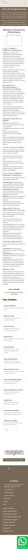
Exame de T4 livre (9, 326)
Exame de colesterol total (11, 369)
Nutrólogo (8, 292)
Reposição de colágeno (10, 420)
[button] (25, 3)
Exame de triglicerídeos (10, 359)
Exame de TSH (8, 336)
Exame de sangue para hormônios (13, 390)
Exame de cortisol (9, 316)
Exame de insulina (9, 347)
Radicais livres (8, 400)
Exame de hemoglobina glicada (12, 379)
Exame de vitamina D (10, 306)
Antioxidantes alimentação (11, 410)
